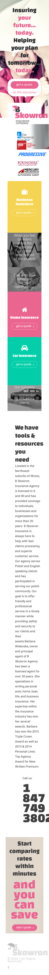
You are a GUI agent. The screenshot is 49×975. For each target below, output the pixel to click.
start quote (23, 927)
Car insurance (24, 355)
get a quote (24, 84)
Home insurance (24, 317)
